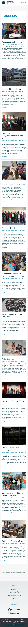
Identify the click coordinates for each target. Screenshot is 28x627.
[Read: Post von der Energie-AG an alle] (14, 390)
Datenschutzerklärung (18, 624)
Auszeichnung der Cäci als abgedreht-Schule (12, 494)
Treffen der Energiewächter (13, 541)
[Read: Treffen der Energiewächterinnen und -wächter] (14, 121)
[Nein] (26, 622)
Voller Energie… (8, 359)
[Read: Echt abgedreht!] (14, 216)
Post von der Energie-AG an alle (13, 402)
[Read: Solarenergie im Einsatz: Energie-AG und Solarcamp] (14, 261)
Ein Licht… (6, 182)
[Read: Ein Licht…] (14, 170)
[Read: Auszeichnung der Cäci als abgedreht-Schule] (14, 481)
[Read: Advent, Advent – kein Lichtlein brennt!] (14, 435)
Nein (10, 624)
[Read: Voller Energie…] (14, 348)
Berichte (3, 44)
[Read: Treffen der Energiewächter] (14, 529)
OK (6, 624)
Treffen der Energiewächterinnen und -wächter (13, 136)
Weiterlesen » (4, 63)
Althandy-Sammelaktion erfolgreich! (12, 315)
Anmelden (14, 606)
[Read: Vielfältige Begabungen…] (14, 31)
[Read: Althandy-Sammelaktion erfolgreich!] (14, 304)
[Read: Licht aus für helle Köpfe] (14, 77)
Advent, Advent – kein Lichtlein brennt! (10, 449)
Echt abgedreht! (8, 228)
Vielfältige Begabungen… (12, 42)
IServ (14, 603)
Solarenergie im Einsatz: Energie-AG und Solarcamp (13, 275)
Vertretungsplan (14, 604)
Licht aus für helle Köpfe (11, 89)
